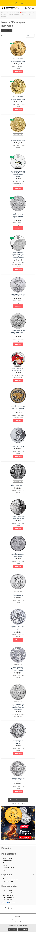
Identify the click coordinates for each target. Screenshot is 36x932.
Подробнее (12, 929)
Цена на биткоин (8, 899)
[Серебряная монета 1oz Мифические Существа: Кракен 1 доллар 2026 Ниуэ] (18, 655)
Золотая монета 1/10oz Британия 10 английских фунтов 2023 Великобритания (18, 98)
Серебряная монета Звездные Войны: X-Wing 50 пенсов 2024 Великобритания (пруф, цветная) (18, 174)
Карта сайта (18, 922)
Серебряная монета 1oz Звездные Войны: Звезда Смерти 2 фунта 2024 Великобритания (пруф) (18, 255)
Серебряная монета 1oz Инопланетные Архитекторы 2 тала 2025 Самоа (18, 554)
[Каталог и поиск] (26, 8)
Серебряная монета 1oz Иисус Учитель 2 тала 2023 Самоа (18, 517)
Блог (8, 920)
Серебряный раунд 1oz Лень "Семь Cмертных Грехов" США (18, 780)
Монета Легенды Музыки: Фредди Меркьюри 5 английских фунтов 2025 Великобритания (18, 707)
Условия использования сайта (21, 920)
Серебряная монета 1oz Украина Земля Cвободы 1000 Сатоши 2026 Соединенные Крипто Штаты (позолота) (18, 407)
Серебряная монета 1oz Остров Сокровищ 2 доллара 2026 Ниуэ (18, 628)
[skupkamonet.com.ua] (10, 8)
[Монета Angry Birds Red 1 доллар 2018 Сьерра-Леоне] (18, 359)
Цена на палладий (8, 897)
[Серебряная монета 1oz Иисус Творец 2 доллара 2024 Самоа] (18, 471)
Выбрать (4, 35)
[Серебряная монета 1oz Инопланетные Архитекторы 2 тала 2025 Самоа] (18, 543)
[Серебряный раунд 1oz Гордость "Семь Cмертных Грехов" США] (18, 730)
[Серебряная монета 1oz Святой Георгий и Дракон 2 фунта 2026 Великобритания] (18, 321)
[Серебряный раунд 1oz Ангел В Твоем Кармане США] (18, 581)
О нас (5, 865)
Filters (8, 30)
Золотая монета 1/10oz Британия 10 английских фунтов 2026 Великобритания (18, 138)
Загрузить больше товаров (18, 800)
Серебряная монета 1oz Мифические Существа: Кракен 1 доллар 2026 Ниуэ (18, 669)
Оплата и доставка (8, 867)
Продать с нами (8, 881)
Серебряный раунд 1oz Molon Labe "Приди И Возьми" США (18, 295)
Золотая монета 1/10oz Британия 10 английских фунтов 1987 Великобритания (18, 59)
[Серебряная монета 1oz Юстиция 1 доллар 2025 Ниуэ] (18, 435)
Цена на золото (7, 890)
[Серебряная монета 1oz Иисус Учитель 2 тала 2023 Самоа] (18, 507)
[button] (32, 823)
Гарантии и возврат (9, 870)
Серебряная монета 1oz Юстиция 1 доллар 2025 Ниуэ (18, 445)
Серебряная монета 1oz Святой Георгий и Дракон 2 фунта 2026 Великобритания (18, 332)
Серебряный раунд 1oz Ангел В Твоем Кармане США (18, 594)
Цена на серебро (8, 892)
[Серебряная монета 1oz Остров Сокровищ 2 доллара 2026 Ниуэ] (18, 617)
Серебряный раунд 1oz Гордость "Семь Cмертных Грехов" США (18, 741)
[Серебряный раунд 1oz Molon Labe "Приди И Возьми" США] (18, 284)
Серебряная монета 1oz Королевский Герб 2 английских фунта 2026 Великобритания (18, 215)
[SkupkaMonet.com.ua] (33, 8)
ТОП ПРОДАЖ (7, 858)
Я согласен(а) (23, 929)
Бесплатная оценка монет (11, 879)
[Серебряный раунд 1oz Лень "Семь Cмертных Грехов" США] (18, 768)
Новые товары (7, 860)
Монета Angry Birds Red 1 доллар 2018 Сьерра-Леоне (18, 369)
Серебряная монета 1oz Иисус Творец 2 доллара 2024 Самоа (18, 484)
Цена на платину (8, 895)
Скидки (5, 863)
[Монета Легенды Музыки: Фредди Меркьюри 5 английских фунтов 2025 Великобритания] (18, 692)
